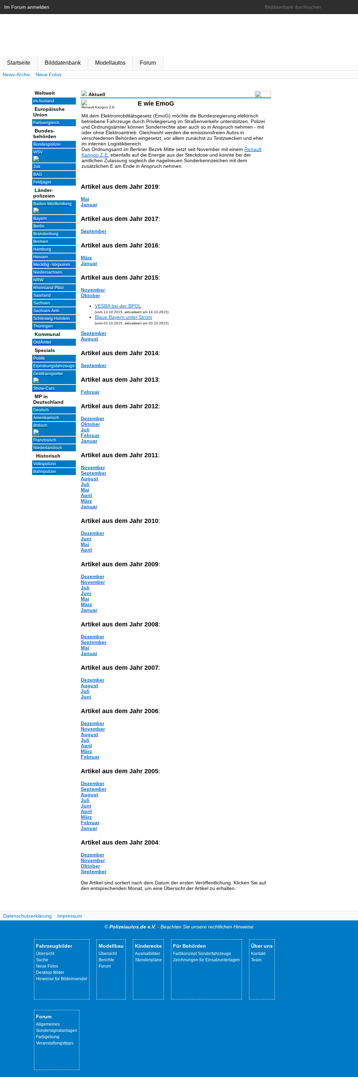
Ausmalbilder (147, 953)
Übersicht (45, 953)
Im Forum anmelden (26, 7)
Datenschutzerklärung (27, 916)
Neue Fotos (49, 74)
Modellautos (110, 63)
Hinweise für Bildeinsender (61, 978)
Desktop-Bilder (50, 972)
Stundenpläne (148, 959)
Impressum (69, 916)
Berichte (106, 959)
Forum (148, 63)
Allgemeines (48, 1024)
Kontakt (258, 953)
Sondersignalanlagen (56, 1030)
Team (256, 959)
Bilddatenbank (63, 63)
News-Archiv (16, 74)
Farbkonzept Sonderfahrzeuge (202, 953)
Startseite (18, 63)
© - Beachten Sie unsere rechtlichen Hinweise (179, 926)
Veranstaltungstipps (54, 1043)
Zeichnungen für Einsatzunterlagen (206, 959)
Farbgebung (47, 1036)
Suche (42, 959)
